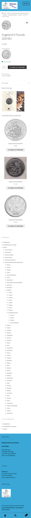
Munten (9, 13)
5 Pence (10, 307)
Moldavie (9, 368)
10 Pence (11, 297)
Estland (8, 325)
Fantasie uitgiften (9, 254)
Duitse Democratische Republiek (14, 282)
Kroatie (8, 352)
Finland (8, 327)
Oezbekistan (10, 378)
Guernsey (9, 337)
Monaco (9, 370)
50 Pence (11, 310)
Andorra (9, 267)
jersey (8, 345)
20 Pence (11, 305)
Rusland (9, 390)
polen (8, 383)
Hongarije (9, 340)
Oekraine (9, 375)
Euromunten (8, 252)
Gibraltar (9, 332)
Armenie (9, 270)
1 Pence (10, 292)
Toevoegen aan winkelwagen (17, 67)
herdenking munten (12, 14)
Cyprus (8, 277)
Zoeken (15, 515)
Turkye (8, 408)
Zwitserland (9, 413)
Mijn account (5, 515)
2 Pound (10, 302)
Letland (8, 355)
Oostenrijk (9, 380)
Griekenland (9, 335)
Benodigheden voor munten (9, 244)
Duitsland (9, 285)
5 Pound (20, 14)
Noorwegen (9, 373)
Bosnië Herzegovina (11, 275)
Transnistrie (10, 403)
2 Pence (10, 300)
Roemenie (9, 388)
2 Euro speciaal (8, 249)
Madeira (9, 363)
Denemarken (10, 280)
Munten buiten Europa (10, 260)
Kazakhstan (9, 350)
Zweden (8, 410)
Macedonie (9, 360)
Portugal (9, 385)
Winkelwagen (24, 514)
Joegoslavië (10, 348)
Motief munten (8, 257)
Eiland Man (9, 287)
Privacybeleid (5, 446)
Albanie (8, 265)
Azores (8, 272)
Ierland (8, 342)
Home (4, 13)
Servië (8, 395)
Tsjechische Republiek (12, 405)
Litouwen (9, 358)
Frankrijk (9, 330)
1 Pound (10, 295)
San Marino (9, 393)
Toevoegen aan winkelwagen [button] (15, 149)
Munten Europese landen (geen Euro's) (20, 13)
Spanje (8, 400)
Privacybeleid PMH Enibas (8, 507)
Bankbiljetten (6, 242)
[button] (27, 22)
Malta (8, 365)
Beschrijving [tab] (5, 83)
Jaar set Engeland (14, 322)
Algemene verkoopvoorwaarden (10, 442)
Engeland (5, 14)
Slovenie (9, 398)
